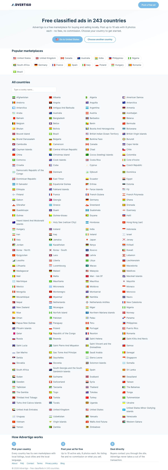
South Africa (23, 65)
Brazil (20, 71)
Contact (30, 463)
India (101, 58)
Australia (85, 58)
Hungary (119, 65)
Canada (68, 58)
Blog (63, 463)
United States (24, 58)
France (59, 65)
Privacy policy (51, 463)
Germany (42, 65)
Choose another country (100, 39)
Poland (102, 65)
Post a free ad (148, 5)
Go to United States (69, 39)
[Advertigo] (21, 5)
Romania (137, 65)
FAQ (22, 463)
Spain (74, 65)
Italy (88, 65)
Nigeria (135, 58)
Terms (40, 463)
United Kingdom (48, 58)
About (14, 463)
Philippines (117, 58)
